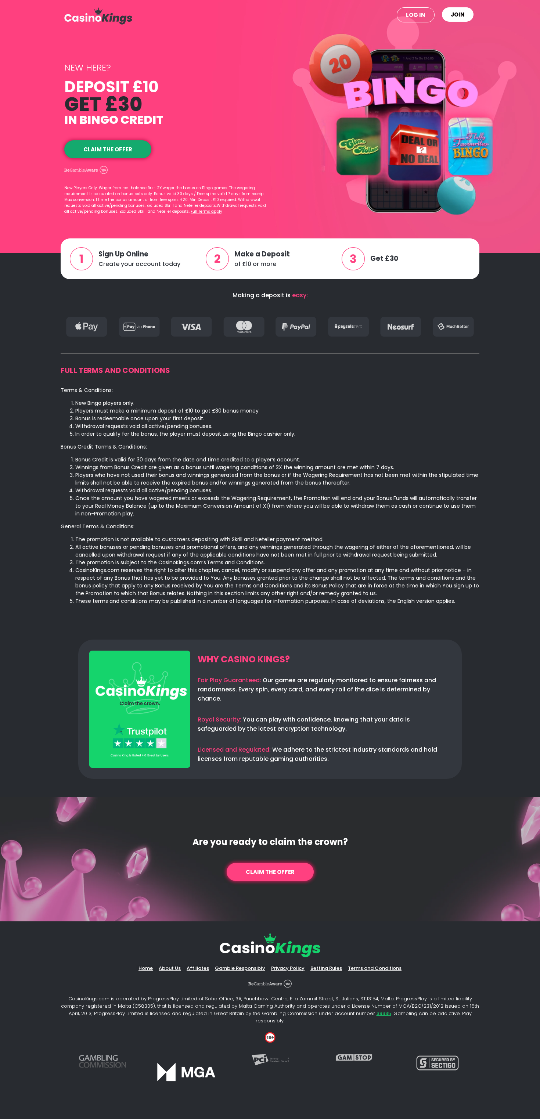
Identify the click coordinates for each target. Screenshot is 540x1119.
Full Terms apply (206, 211)
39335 (384, 1013)
